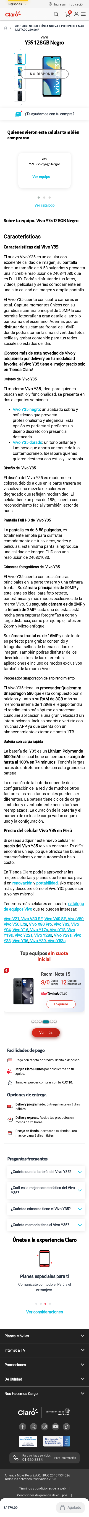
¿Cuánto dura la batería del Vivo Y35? (41, 1204)
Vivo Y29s (62, 967)
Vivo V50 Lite (15, 956)
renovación (22, 915)
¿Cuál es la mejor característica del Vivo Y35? (43, 1222)
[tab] (33, 1053)
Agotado (74, 1507)
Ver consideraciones (44, 1344)
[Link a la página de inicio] (5, 28)
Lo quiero (61, 1036)
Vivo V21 (11, 950)
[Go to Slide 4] (20, 96)
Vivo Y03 (61, 956)
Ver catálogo (44, 237)
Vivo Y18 (57, 961)
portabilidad (47, 915)
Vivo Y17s (38, 961)
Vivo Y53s (56, 972)
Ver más (45, 1064)
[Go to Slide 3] (20, 83)
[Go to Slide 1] (20, 59)
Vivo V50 (75, 950)
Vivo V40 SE (55, 950)
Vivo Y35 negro (26, 441)
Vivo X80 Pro (40, 956)
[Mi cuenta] (76, 14)
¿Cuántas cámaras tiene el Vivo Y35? (41, 1241)
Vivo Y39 (37, 972)
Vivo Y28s (42, 967)
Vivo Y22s (23, 967)
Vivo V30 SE (31, 950)
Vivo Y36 (20, 972)
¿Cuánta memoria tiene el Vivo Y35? (40, 1257)
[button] (69, 4)
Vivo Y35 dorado (27, 474)
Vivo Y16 (20, 961)
